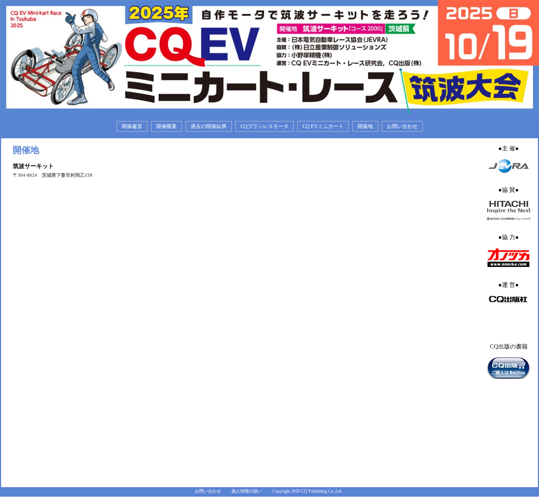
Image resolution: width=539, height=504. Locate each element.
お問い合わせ (402, 126)
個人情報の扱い (246, 491)
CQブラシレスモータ (265, 126)
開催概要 (166, 126)
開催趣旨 (132, 126)
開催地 (365, 126)
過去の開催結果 (209, 126)
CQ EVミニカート (323, 126)
